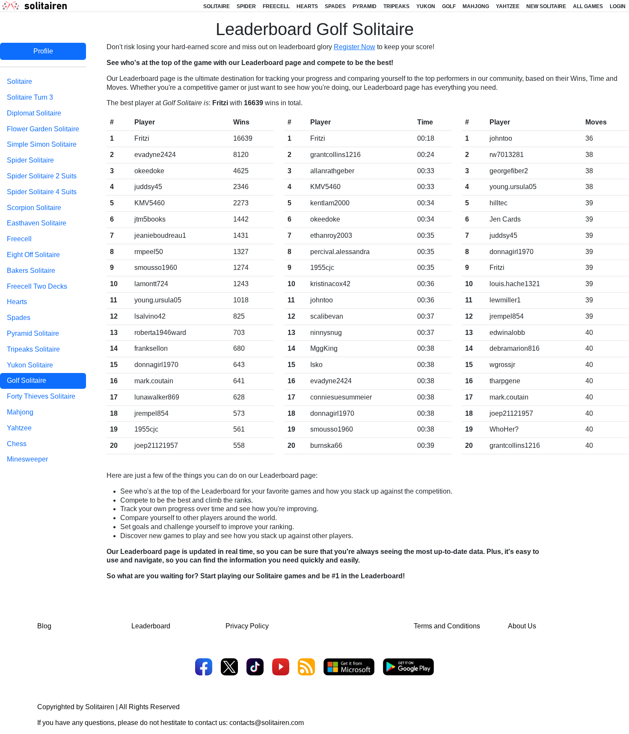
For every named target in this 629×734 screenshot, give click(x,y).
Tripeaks (396, 6)
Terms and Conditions (447, 626)
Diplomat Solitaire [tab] (34, 113)
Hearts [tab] (17, 301)
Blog (44, 626)
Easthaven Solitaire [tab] (36, 223)
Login (618, 6)
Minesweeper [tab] (27, 459)
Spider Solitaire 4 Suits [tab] (42, 191)
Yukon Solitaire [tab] (30, 365)
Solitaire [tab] (19, 81)
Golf (449, 6)
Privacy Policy (247, 626)
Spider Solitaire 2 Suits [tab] (42, 176)
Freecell (276, 6)
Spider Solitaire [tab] (30, 160)
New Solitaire (546, 6)
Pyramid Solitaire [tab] (33, 333)
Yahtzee (507, 6)
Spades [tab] (18, 317)
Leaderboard (150, 626)
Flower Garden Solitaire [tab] (43, 129)
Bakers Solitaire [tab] (31, 270)
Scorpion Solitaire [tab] (34, 207)
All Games (588, 6)
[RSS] (306, 668)
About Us (522, 626)
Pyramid (365, 6)
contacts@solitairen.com (266, 722)
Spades (335, 6)
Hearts (307, 6)
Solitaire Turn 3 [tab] (30, 97)
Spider (246, 6)
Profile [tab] (43, 51)
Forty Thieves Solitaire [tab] (41, 396)
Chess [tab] (17, 443)
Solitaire (216, 6)
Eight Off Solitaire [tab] (33, 254)
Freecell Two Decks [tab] (37, 286)
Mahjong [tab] (20, 412)
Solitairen (99, 706)
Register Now (354, 46)
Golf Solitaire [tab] (26, 380)
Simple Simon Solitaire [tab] (42, 144)
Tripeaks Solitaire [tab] (33, 349)
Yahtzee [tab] (19, 428)
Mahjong (476, 6)
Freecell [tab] (19, 239)
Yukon (425, 6)
